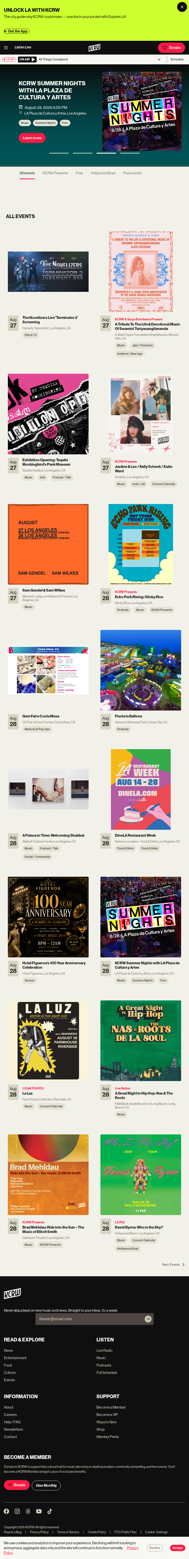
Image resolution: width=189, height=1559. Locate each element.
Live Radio (104, 1350)
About (9, 1407)
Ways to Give (106, 1422)
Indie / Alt (69, 127)
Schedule (177, 59)
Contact (10, 1437)
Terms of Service (65, 1532)
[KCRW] (12, 1298)
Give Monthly (46, 1485)
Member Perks (107, 1437)
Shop (100, 1429)
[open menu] (7, 47)
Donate (175, 47)
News (8, 1350)
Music (25, 127)
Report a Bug (12, 1532)
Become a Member (111, 1407)
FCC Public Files (123, 1532)
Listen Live (23, 47)
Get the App (18, 31)
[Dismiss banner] (182, 7)
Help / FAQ (12, 1422)
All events (27, 173)
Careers (10, 1414)
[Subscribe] (148, 1319)
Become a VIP (107, 1414)
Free (79, 173)
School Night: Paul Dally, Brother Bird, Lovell (50, 94)
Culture (10, 1372)
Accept (178, 1548)
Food (8, 1365)
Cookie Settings (156, 1532)
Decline (154, 1548)
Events (9, 1380)
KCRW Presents (45, 127)
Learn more (32, 142)
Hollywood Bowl (103, 173)
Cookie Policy (94, 1532)
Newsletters (13, 1429)
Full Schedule (106, 1372)
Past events (132, 173)
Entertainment (15, 1358)
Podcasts (103, 1365)
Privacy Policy (36, 1532)
